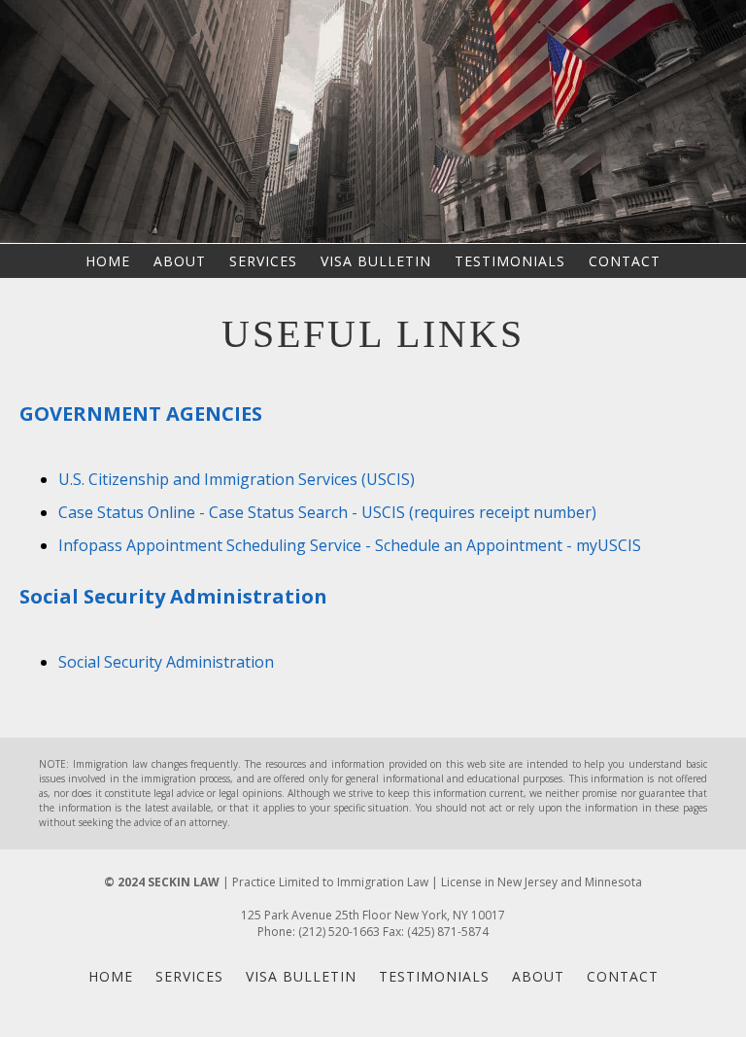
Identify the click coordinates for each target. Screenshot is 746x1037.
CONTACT (625, 261)
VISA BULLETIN (376, 261)
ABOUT (179, 261)
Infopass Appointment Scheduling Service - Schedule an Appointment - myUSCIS (349, 545)
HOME (107, 261)
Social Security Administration (166, 662)
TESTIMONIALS (510, 261)
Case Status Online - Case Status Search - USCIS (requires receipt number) (327, 512)
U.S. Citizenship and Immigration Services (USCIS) (236, 479)
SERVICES (263, 261)
